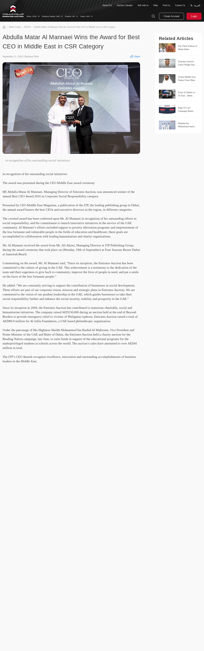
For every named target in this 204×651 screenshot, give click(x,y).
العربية (197, 5)
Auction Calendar (125, 5)
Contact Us (180, 5)
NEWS (27, 27)
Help (155, 5)
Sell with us (143, 5)
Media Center (15, 27)
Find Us (166, 5)
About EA (107, 5)
